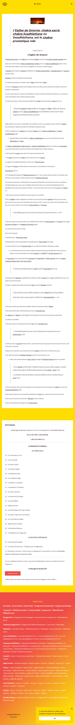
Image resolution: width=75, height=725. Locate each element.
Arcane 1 (19, 683)
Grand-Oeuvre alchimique (25, 656)
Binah (14, 261)
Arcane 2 (26, 683)
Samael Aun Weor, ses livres (26, 697)
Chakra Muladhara (16, 667)
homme (35, 551)
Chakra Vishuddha (47, 673)
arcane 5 (66, 71)
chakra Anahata (20, 673)
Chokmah (8, 261)
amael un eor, (37, 435)
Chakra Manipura (31, 670)
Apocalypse (9, 171)
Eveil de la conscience (25, 652)
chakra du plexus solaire (46, 670)
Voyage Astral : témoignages (23, 617)
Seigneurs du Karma (27, 224)
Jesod (31, 693)
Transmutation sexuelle (43, 656)
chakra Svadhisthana (27, 34)
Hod (26, 693)
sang (32, 285)
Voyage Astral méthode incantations (33, 624)
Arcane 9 (13, 686)
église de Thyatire (33, 673)
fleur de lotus (40, 162)
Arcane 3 (34, 683)
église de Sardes (8, 676)
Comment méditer (18, 629)
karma (44, 205)
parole (19, 343)
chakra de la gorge (60, 673)
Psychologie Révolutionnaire (58, 697)
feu (29, 108)
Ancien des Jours (21, 237)
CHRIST (44, 253)
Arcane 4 (41, 683)
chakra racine (27, 667)
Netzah (20, 693)
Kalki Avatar (15, 554)
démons (10, 315)
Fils (21, 261)
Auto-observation (56, 629)
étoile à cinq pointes (42, 71)
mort (35, 269)
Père (18, 261)
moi (39, 394)
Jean (54, 370)
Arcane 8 (6, 686)
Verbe (39, 101)
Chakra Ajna (19, 676)
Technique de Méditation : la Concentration (26, 646)
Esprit (47, 292)
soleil (29, 246)
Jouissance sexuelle (20, 663)
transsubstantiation (11, 390)
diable (13, 199)
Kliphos (43, 693)
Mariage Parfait (42, 697)
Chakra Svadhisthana (53, 667)
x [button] (71, 708)
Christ (33, 359)
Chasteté (44, 663)
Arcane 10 (21, 686)
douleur (50, 199)
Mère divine (60, 624)
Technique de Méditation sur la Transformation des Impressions (35, 649)
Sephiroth (40, 258)
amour (43, 157)
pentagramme (56, 71)
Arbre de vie (28, 690)
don (28, 579)
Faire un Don (13, 573)
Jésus (29, 359)
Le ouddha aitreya (37, 439)
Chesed (62, 690)
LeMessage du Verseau (18, 430)
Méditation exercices (33, 629)
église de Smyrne (18, 670)
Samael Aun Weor (26, 554)
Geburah (6, 693)
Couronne (10, 258)
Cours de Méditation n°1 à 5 (27, 636)
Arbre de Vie (51, 258)
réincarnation (33, 205)
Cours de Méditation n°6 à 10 (48, 636)
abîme (51, 306)
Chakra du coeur (57, 656)
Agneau (18, 278)
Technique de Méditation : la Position (33, 643)
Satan (65, 188)
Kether (63, 258)
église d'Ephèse (39, 667)
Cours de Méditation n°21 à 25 (50, 639)
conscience (63, 146)
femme (23, 71)
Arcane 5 (48, 683)
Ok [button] (55, 718)
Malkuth (37, 693)
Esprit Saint (43, 242)
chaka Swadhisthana (52, 64)
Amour (13, 656)
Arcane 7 (63, 683)
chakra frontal (29, 676)
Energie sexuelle (34, 663)
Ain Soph (19, 690)
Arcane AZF (60, 663)
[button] (72, 4)
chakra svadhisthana (48, 131)
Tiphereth (13, 693)
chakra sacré (50, 30)
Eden (32, 82)
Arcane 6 (56, 683)
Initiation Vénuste (41, 178)
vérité (49, 370)
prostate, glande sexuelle (55, 59)
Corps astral (51, 624)
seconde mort (40, 311)
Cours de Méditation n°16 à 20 (29, 639)
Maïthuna (51, 663)
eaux (54, 101)
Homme (8, 78)
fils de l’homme (54, 253)
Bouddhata (44, 629)
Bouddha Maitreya (58, 430)
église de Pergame (62, 670)
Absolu (12, 690)
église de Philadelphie (43, 676)
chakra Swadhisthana (39, 146)
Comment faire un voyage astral (45, 617)
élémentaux (13, 141)
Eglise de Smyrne (27, 30)
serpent (23, 108)
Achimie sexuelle (8, 700)
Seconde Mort (49, 297)
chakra (47, 37)
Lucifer (67, 663)
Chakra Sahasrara (57, 676)
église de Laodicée (16, 679)
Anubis (14, 224)
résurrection (33, 403)
